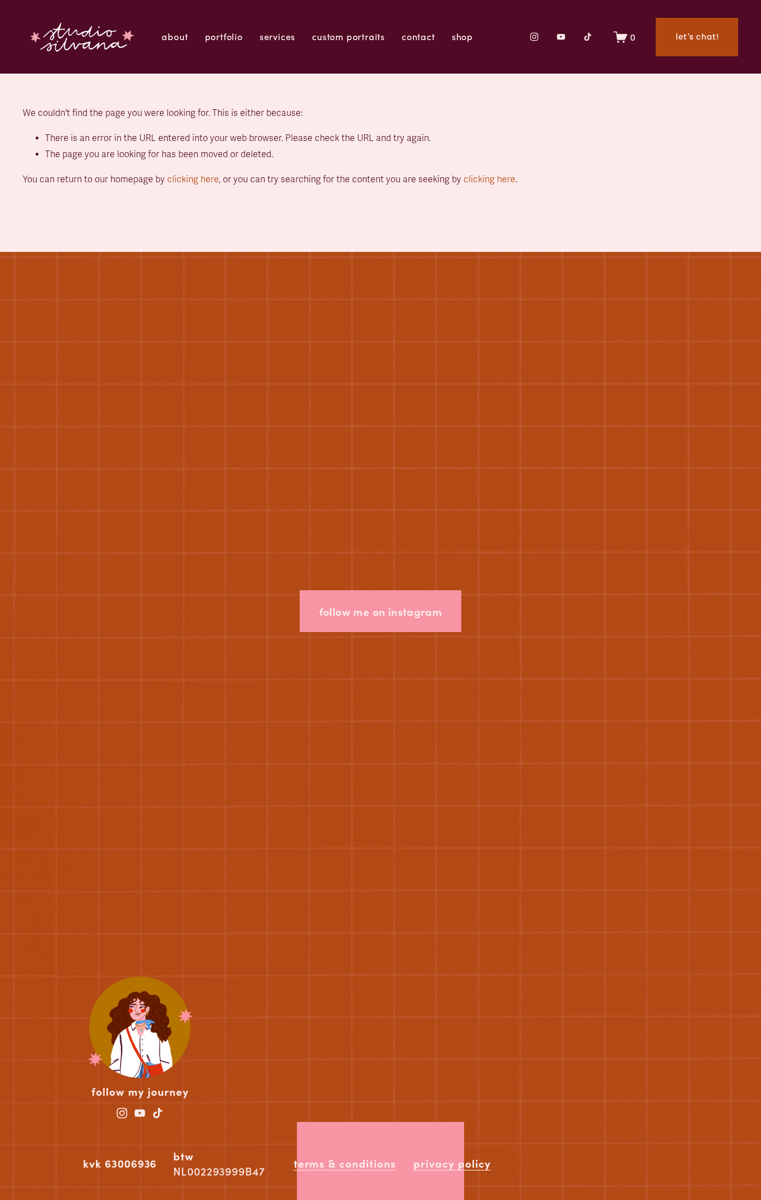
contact (418, 36)
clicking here (193, 179)
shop (462, 36)
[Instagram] (534, 37)
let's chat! (697, 36)
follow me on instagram (380, 611)
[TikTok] (588, 37)
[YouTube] (561, 37)
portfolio (224, 36)
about (175, 36)
